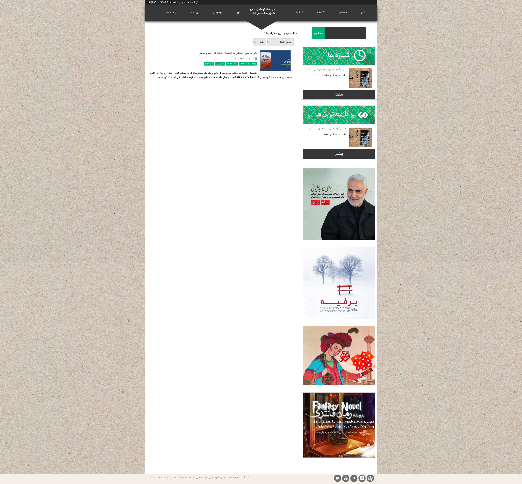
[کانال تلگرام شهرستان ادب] (353, 479)
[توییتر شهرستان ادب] (337, 479)
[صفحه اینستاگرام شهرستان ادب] (362, 479)
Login (247, 478)
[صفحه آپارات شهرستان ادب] (370, 478)
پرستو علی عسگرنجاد (248, 63)
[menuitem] (363, 12)
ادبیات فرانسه (232, 63)
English (152, 2)
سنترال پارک (220, 63)
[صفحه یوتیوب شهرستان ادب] (345, 479)
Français (163, 2)
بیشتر (339, 94)
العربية (173, 2)
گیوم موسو (209, 63)
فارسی (182, 2)
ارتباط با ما (192, 2)
